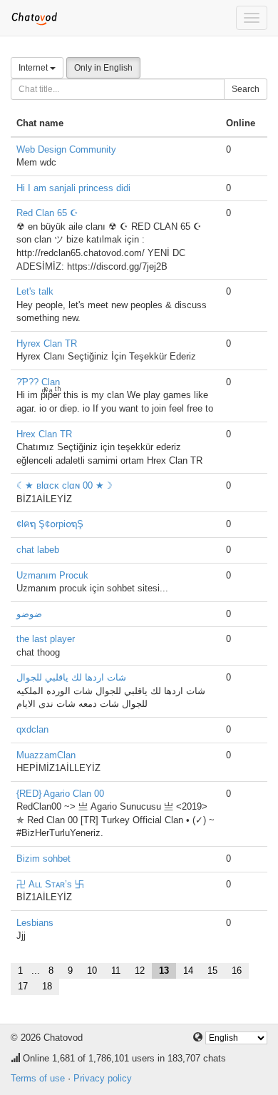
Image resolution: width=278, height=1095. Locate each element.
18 (47, 986)
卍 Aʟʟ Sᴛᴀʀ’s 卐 (50, 884)
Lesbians (34, 922)
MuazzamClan (46, 755)
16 (237, 970)
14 (188, 970)
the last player (45, 638)
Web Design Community (66, 149)
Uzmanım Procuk (52, 575)
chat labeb (37, 549)
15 (212, 970)
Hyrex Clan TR (46, 343)
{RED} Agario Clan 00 (60, 793)
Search (245, 89)
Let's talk (34, 291)
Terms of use (38, 1078)
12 (140, 970)
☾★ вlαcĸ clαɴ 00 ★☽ (64, 485)
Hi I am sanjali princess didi (73, 188)
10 (92, 970)
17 (23, 986)
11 (115, 970)
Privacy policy (102, 1078)
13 (164, 970)
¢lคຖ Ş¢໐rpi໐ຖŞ (49, 524)
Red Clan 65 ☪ (47, 213)
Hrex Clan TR (44, 434)
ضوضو (29, 613)
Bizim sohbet (43, 858)
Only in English (103, 68)
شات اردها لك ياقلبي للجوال (71, 677)
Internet (34, 68)
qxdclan (32, 729)
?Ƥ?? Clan (38, 382)
